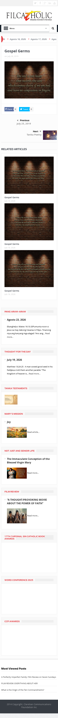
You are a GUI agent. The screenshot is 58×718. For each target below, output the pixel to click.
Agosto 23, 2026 (16, 319)
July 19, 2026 (14, 359)
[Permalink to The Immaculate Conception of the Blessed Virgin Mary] (17, 472)
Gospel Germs (11, 197)
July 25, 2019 (24, 123)
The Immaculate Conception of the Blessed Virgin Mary (28, 460)
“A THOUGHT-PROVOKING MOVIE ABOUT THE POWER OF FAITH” (27, 501)
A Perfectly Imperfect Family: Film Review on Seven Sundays (28, 677)
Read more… (34, 373)
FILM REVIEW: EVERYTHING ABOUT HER (19, 683)
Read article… (33, 432)
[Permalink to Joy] (17, 432)
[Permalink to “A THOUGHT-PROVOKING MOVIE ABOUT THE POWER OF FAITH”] (17, 515)
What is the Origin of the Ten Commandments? (22, 689)
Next (35, 131)
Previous (24, 120)
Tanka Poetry (34, 134)
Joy (9, 422)
